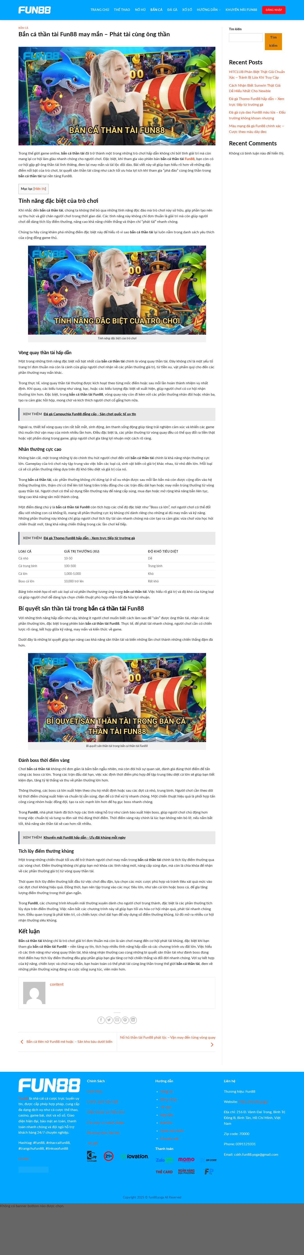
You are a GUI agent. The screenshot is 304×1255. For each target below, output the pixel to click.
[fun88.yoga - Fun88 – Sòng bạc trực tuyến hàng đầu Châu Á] (40, 10)
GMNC (24, 1159)
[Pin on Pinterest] (125, 1020)
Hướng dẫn (207, 10)
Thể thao (122, 10)
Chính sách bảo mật (102, 1102)
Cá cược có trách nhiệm (105, 1122)
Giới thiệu (95, 1091)
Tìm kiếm (235, 29)
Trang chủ (100, 10)
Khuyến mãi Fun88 (241, 10)
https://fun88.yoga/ (254, 1102)
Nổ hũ (140, 10)
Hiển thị (39, 189)
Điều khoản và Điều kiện (106, 1112)
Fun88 (190, 159)
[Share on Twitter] (109, 1020)
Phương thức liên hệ (103, 1133)
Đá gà (172, 10)
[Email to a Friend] (117, 1020)
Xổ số (187, 10)
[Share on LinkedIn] (133, 1020)
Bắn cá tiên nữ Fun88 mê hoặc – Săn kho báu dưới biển (69, 1041)
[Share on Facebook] (101, 1020)
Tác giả (92, 1143)
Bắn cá (156, 10)
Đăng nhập (273, 10)
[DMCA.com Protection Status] (33, 1169)
